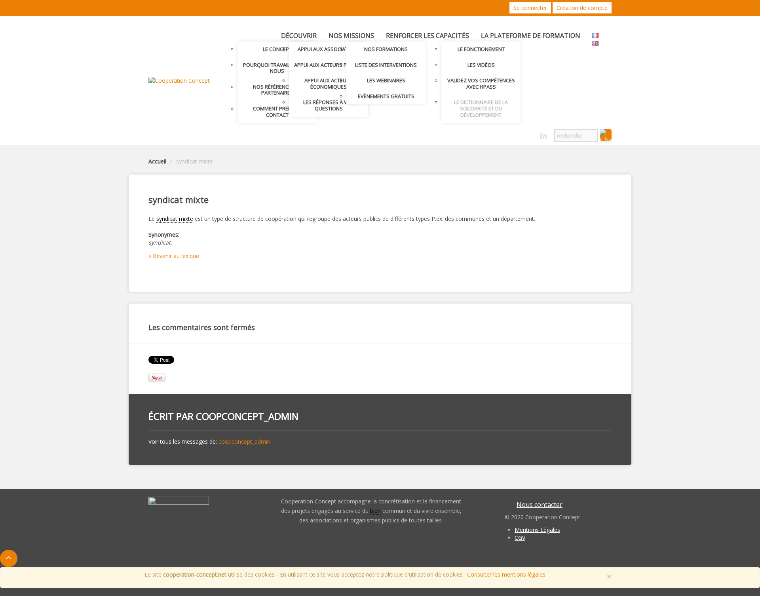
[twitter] (516, 134)
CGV (520, 537)
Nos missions (351, 36)
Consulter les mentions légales (506, 574)
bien (375, 510)
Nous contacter (539, 504)
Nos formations (386, 49)
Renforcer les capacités (427, 36)
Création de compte (582, 7)
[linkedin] (544, 136)
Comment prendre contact (277, 111)
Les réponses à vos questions (328, 105)
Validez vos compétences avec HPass (481, 83)
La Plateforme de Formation (530, 36)
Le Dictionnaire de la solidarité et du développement (481, 108)
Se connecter (530, 7)
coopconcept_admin (247, 416)
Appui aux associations (329, 49)
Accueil (157, 161)
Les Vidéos (481, 64)
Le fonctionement (481, 49)
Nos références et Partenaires (277, 90)
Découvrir (299, 36)
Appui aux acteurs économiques (328, 83)
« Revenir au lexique (173, 256)
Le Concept (277, 49)
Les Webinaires (386, 80)
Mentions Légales (537, 529)
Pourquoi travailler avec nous (277, 68)
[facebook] (530, 134)
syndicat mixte (174, 218)
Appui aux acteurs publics (328, 64)
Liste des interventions (386, 64)
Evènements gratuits (386, 96)
